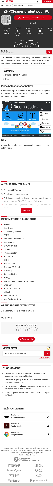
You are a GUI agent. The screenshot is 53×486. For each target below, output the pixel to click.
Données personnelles (19, 450)
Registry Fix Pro (10, 274)
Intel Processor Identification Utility (19, 281)
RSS (17, 453)
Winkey (7, 249)
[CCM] (9, 1)
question (49, 1)
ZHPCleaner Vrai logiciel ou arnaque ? (20, 204)
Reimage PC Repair (12, 267)
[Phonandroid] (39, 480)
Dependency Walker (12, 231)
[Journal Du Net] (39, 465)
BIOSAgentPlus (10, 246)
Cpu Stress (8, 228)
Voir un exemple (44, 358)
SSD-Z (6, 260)
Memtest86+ (9, 242)
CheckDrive (8, 285)
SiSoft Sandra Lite (12, 288)
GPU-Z (6, 235)
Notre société (30, 448)
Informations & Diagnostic (18, 219)
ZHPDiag (8, 271)
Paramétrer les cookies (35, 450)
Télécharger (18, 5)
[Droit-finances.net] (39, 470)
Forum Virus (44, 211)
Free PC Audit (9, 263)
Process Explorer (11, 253)
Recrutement (6, 450)
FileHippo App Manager (14, 239)
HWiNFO (7, 224)
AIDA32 (7, 278)
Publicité (39, 448)
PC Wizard (8, 256)
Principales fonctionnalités (16, 75)
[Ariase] (13, 480)
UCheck (7, 292)
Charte (12, 453)
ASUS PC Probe (10, 295)
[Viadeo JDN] (39, 475)
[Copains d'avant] (13, 475)
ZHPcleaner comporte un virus (17, 211)
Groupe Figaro (38, 453)
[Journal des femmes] (13, 465)
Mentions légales (26, 453)
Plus (7, 79)
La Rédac (5, 51)
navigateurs (41, 63)
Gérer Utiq (48, 450)
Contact (46, 448)
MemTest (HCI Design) (13, 299)
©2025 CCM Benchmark (27, 455)
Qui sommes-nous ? (11, 448)
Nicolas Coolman (18, 34)
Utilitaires (29, 5)
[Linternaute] (13, 470)
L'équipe (21, 448)
